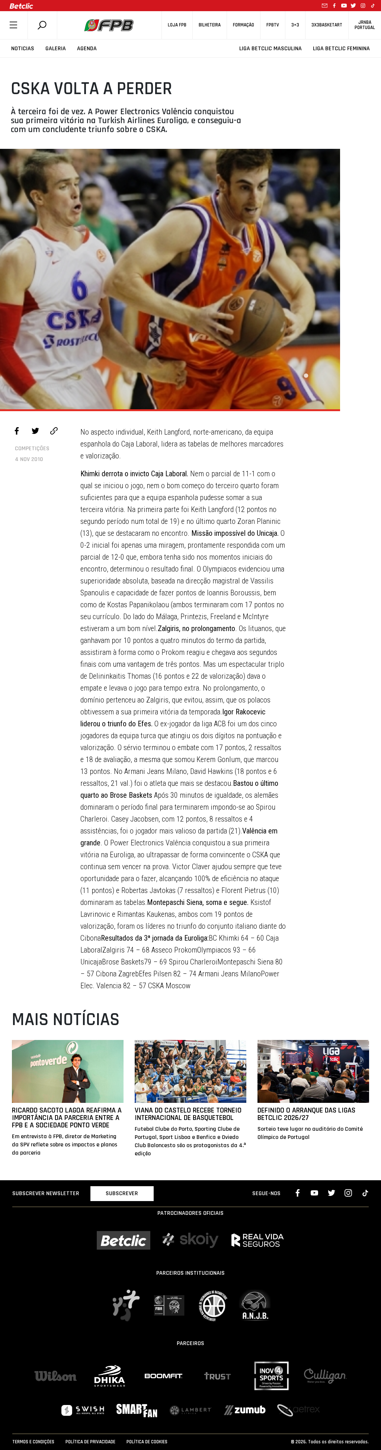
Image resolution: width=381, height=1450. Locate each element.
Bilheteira (210, 25)
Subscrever (122, 1193)
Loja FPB (177, 25)
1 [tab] (306, 376)
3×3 (295, 25)
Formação (243, 25)
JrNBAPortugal (365, 25)
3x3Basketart (326, 25)
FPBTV (272, 25)
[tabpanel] (170, 279)
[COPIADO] (54, 432)
